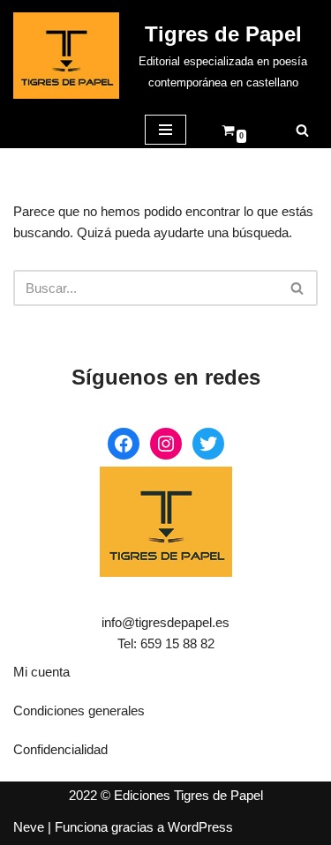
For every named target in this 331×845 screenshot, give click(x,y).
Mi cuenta (41, 671)
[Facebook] (123, 444)
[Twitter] (208, 444)
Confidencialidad (60, 749)
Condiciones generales (79, 710)
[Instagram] (166, 444)
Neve (28, 826)
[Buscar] (302, 130)
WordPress (200, 826)
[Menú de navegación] (165, 130)
